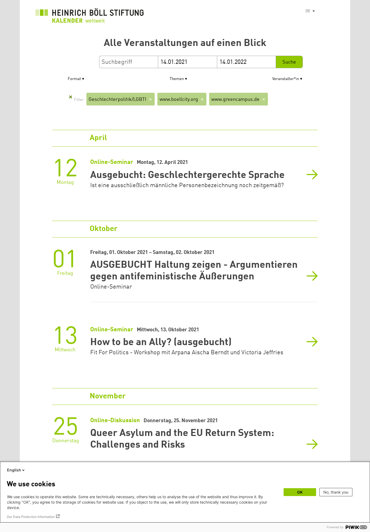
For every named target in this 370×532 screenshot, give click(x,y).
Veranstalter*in (285, 79)
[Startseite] (89, 17)
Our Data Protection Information (31, 517)
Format (74, 79)
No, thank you (335, 492)
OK (300, 492)
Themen (177, 79)
